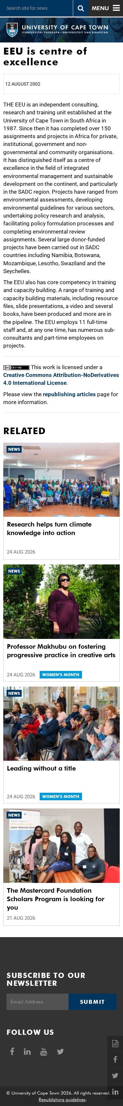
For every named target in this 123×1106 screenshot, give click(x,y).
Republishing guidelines (62, 1099)
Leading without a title (41, 768)
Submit (92, 1002)
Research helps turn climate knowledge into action (49, 528)
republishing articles (69, 394)
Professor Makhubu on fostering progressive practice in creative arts (61, 650)
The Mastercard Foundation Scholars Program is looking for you (55, 898)
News (14, 449)
